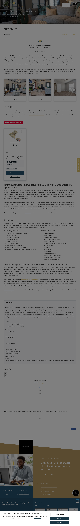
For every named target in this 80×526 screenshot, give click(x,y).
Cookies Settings (59, 514)
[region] (40, 518)
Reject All (59, 518)
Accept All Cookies (60, 522)
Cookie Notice (37, 518)
